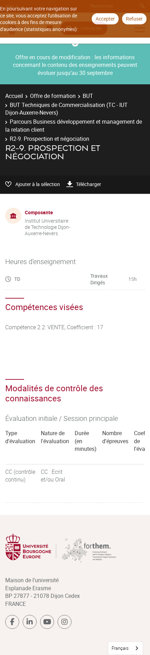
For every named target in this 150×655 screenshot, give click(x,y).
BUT (88, 96)
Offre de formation (53, 96)
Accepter (105, 18)
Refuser (134, 18)
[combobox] (125, 648)
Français (120, 648)
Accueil (14, 96)
